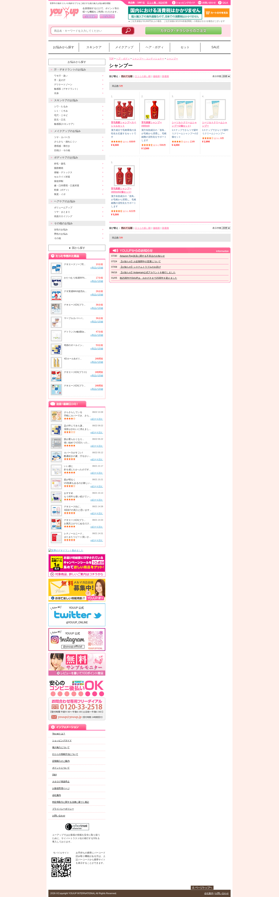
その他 (57, 238)
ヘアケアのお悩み (64, 201)
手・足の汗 (59, 80)
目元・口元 (59, 119)
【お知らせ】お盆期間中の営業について (140, 261)
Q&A (54, 774)
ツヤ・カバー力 (62, 137)
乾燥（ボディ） (62, 190)
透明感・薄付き (62, 146)
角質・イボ (59, 194)
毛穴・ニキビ (61, 115)
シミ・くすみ (61, 111)
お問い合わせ (58, 815)
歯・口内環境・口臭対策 (66, 185)
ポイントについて (60, 768)
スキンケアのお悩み (66, 100)
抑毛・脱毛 (59, 163)
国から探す (76, 247)
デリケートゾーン (63, 84)
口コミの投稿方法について (65, 754)
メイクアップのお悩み (67, 131)
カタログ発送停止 (60, 781)
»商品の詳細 (96, 267)
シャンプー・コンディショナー (148, 58)
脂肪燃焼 (58, 168)
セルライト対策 (62, 176)
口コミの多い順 (143, 76)
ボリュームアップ (63, 207)
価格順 (156, 76)
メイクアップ (124, 47)
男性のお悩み (61, 234)
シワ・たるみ (61, 106)
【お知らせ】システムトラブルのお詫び (140, 267)
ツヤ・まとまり (62, 212)
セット (185, 47)
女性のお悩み (61, 229)
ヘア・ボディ (155, 47)
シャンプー (172, 58)
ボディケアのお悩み (66, 157)
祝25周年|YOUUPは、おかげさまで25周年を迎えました (148, 278)
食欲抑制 (58, 181)
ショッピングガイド (62, 740)
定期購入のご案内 (60, 761)
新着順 (165, 76)
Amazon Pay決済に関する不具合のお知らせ (142, 256)
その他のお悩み (63, 223)
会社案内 (56, 795)
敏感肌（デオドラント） (66, 89)
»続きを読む (96, 419)
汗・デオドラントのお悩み (70, 69)
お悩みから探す (63, 47)
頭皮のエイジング (63, 216)
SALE (215, 47)
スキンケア (94, 47)
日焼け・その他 (62, 150)
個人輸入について (60, 747)
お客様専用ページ (60, 788)
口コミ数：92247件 (157, 2)
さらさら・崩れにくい (65, 141)
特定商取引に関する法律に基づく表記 (70, 802)
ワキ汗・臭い (61, 75)
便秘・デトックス (63, 172)
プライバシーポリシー (63, 809)
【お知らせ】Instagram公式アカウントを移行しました (148, 272)
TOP (111, 58)
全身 (56, 93)
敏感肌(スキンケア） (64, 124)
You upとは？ (58, 733)
